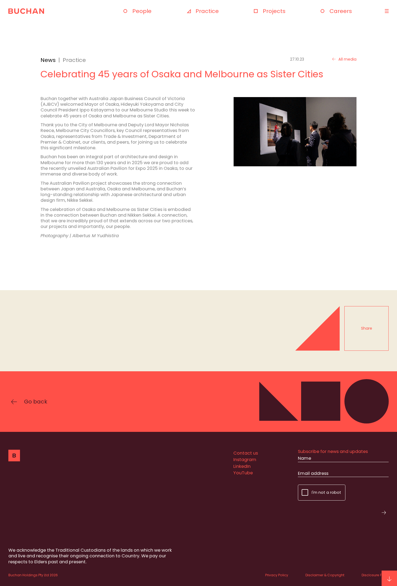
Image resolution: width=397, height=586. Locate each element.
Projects (274, 11)
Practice (207, 11)
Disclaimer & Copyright (324, 575)
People (142, 11)
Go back (35, 401)
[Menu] (386, 11)
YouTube (243, 473)
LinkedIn (242, 466)
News (48, 60)
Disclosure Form (375, 575)
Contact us (245, 453)
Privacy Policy (276, 575)
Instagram (244, 459)
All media (347, 59)
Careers (340, 11)
